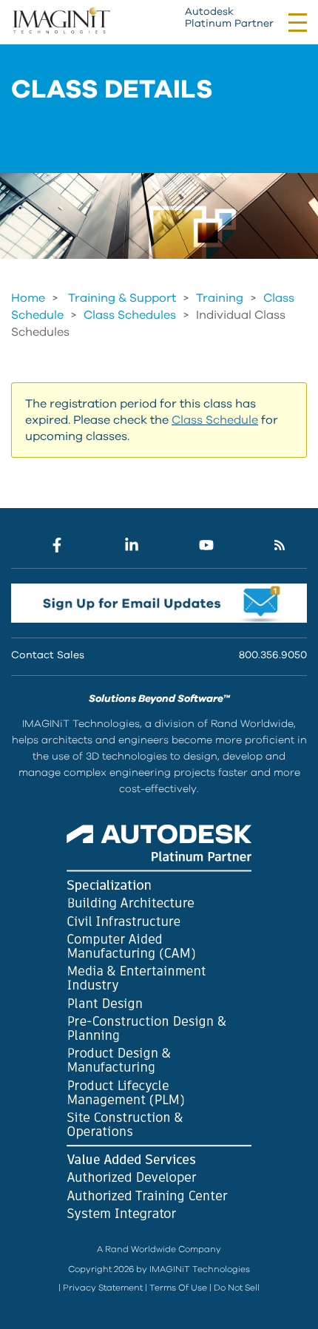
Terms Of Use (178, 1287)
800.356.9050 (273, 655)
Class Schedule (215, 420)
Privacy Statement (103, 1287)
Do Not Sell (237, 1287)
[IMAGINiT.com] (61, 21)
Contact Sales (47, 655)
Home (28, 298)
